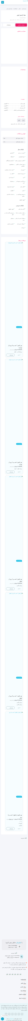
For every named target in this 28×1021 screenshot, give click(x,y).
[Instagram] (9, 1014)
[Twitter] (18, 1014)
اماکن (20, 8)
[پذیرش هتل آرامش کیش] (22, 41)
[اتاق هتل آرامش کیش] (14, 41)
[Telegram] (15, 1014)
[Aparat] (12, 1014)
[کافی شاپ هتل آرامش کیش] (22, 57)
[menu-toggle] (2, 2)
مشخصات (9, 24)
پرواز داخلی (23, 983)
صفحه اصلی (24, 8)
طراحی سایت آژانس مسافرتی (16, 1020)
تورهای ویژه (23, 990)
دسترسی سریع (22, 998)
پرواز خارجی (23, 986)
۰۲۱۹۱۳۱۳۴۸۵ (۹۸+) (12, 945)
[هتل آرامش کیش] (6, 41)
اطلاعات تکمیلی (22, 994)
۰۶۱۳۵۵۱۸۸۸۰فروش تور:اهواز (13, 957)
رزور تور (11, 355)
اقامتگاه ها (15, 8)
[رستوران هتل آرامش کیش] (6, 49)
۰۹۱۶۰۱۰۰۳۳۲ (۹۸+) (12, 947)
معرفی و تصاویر (21, 24)
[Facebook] (22, 1014)
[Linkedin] (6, 1014)
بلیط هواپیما (23, 979)
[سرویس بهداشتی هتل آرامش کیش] (22, 49)
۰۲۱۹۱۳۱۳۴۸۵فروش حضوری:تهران (12, 955)
